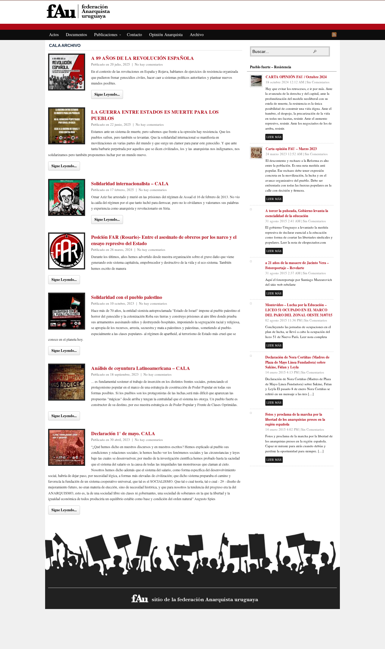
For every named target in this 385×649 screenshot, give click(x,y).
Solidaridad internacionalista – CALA (130, 183)
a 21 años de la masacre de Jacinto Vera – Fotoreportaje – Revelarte (297, 265)
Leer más (274, 137)
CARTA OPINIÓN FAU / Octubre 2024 (296, 76)
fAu (193, 11)
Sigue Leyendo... (107, 94)
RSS (334, 34)
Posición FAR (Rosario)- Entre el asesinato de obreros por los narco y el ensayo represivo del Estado (163, 240)
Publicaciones (104, 35)
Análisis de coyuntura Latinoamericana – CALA (140, 367)
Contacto (134, 34)
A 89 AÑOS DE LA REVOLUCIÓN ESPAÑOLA (142, 57)
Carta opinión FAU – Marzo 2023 (291, 148)
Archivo (197, 34)
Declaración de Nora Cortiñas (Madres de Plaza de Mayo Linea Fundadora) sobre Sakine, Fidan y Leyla (297, 362)
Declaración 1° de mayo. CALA (123, 433)
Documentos (76, 34)
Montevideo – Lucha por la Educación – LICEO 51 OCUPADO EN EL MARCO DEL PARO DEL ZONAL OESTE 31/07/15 (298, 310)
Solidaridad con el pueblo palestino (126, 297)
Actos (54, 34)
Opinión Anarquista (166, 34)
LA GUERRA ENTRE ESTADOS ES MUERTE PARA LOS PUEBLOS (155, 114)
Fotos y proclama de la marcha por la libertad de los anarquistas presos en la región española (295, 419)
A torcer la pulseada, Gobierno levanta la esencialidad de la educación (296, 213)
